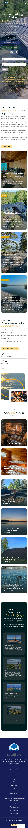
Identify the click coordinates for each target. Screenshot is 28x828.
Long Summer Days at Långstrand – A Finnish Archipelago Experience (13, 530)
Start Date (4, 56)
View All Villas (6, 146)
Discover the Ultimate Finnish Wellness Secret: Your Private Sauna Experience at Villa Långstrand (13, 469)
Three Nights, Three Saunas (13, 443)
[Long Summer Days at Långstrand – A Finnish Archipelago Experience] (14, 521)
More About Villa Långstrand (10, 348)
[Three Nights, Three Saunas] (14, 432)
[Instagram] (16, 52)
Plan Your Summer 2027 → (11, 47)
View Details (8, 188)
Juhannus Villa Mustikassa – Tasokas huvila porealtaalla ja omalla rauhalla (12, 501)
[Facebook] (12, 52)
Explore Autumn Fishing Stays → (10, 42)
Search (5, 69)
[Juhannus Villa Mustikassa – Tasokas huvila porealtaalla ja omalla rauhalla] (14, 492)
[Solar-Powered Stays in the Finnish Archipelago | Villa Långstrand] (14, 550)
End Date (4, 62)
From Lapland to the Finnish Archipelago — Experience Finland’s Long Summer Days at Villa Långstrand (13, 587)
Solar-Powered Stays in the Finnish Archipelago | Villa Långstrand (11, 559)
